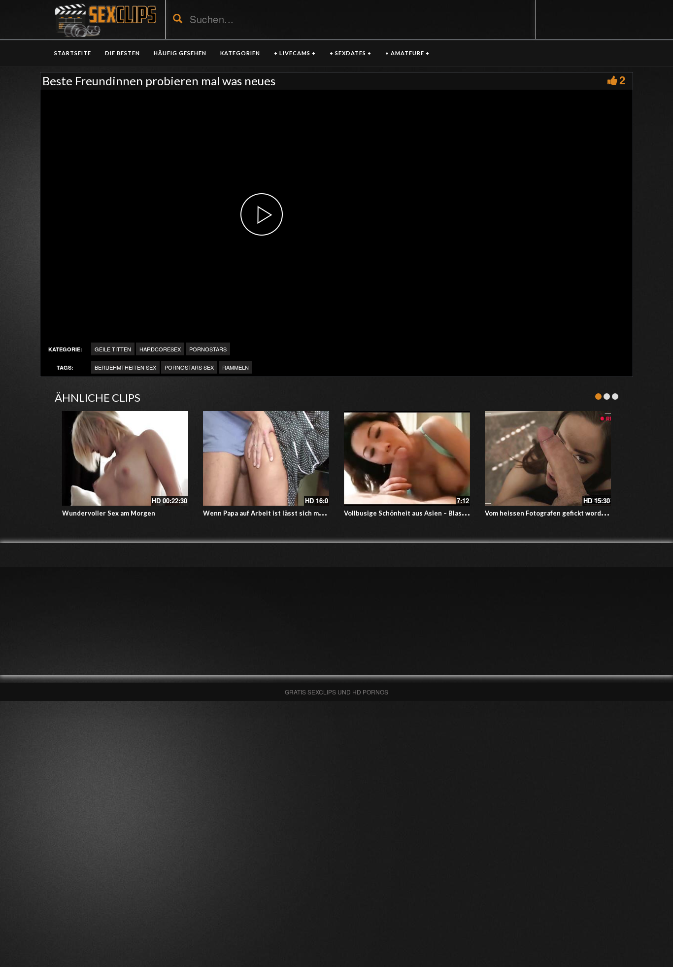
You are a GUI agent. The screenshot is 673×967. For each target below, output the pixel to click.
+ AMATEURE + (407, 53)
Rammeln (235, 367)
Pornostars (208, 349)
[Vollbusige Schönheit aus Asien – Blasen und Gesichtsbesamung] (407, 458)
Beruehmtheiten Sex (125, 367)
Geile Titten (113, 349)
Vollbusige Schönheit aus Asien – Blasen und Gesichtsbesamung (444, 513)
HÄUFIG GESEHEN (180, 53)
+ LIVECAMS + (295, 53)
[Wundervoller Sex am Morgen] (125, 458)
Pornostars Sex (189, 367)
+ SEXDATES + (350, 53)
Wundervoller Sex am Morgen (108, 513)
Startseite (72, 53)
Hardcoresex (160, 349)
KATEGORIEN (240, 53)
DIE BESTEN (122, 53)
